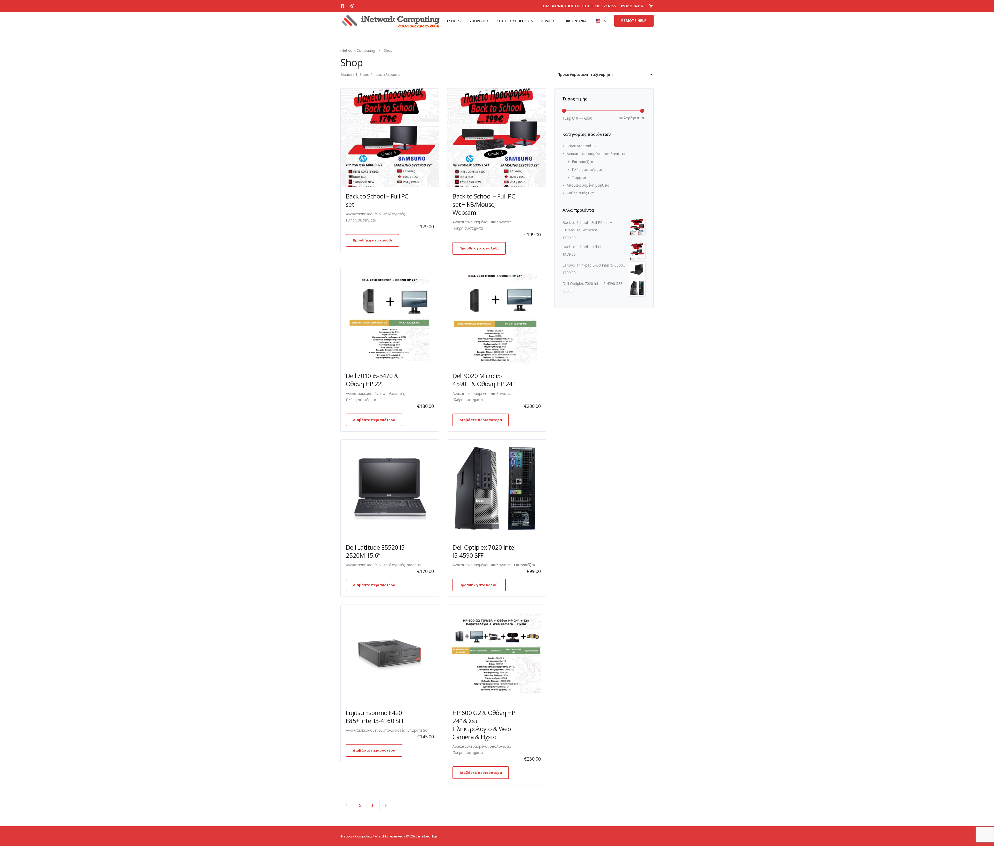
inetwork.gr (428, 836)
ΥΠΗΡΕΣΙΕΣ (479, 20)
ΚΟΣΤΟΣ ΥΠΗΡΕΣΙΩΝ (514, 20)
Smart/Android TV (581, 145)
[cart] (651, 5)
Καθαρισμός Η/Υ (580, 192)
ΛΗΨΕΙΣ (548, 20)
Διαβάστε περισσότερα (374, 419)
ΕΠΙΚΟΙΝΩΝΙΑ (574, 20)
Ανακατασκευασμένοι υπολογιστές (375, 213)
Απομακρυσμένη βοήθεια (588, 185)
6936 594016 (632, 5)
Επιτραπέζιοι (524, 564)
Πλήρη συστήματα (361, 220)
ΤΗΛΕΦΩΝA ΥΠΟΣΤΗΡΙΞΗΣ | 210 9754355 (579, 5)
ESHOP (453, 20)
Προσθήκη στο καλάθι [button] (372, 240)
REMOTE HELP (634, 20)
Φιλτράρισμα (631, 117)
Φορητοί (414, 564)
